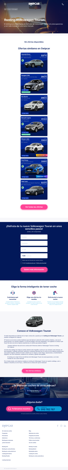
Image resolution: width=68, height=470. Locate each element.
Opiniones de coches (34, 433)
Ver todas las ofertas (34, 207)
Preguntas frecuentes (34, 435)
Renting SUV (5, 446)
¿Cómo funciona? (6, 442)
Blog (30, 431)
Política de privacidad (41, 263)
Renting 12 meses (33, 446)
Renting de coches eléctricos (9, 451)
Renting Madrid (32, 449)
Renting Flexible (6, 456)
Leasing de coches (33, 453)
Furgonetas (4, 433)
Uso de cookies (32, 442)
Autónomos (4, 438)
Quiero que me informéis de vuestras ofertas (32, 260)
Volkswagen (14, 9)
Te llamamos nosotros (21, 409)
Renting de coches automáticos (36, 456)
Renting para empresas (7, 440)
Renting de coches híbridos (8, 449)
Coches (9, 9)
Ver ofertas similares (33, 371)
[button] (34, 5)
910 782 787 (63, 4)
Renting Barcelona (33, 451)
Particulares (5, 435)
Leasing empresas (6, 460)
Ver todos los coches (7, 431)
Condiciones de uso (30, 263)
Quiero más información (34, 269)
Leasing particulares (7, 453)
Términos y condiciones (34, 438)
